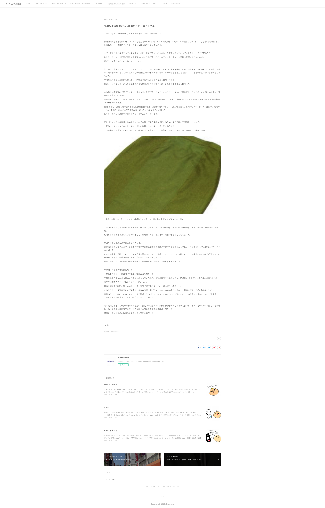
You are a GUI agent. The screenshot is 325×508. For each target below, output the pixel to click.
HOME (28, 4)
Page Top (162, 497)
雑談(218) (107, 332)
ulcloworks (12, 4)
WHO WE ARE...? (59, 4)
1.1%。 (107, 407)
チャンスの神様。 (111, 384)
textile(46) (115, 332)
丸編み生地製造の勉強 (116, 4)
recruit (164, 4)
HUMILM (132, 4)
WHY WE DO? (41, 4)
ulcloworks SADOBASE (80, 4)
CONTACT (99, 4)
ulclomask (176, 4)
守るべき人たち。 (111, 430)
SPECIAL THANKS (148, 4)
